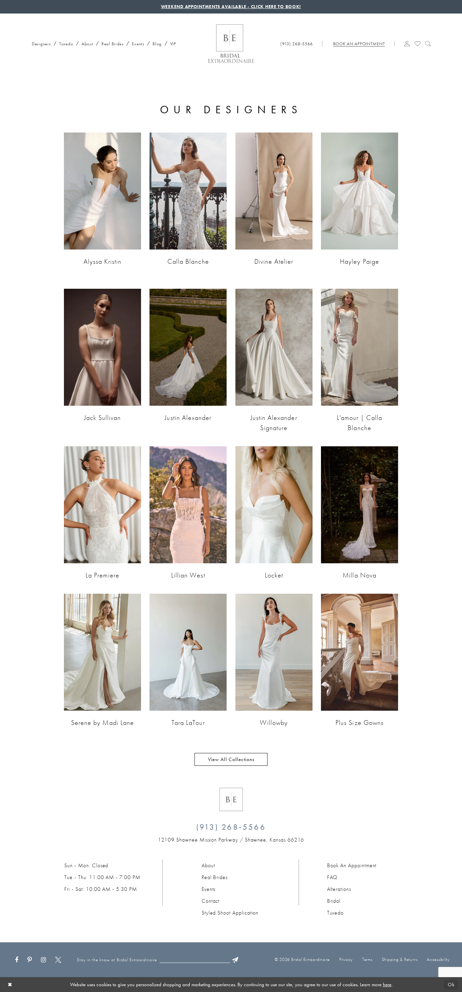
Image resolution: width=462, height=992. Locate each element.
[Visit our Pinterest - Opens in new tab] (29, 959)
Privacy (346, 959)
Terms (367, 959)
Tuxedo (335, 912)
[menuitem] (39, 42)
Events (209, 889)
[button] (407, 43)
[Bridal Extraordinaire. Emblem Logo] (231, 799)
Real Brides (215, 877)
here (387, 984)
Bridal (334, 900)
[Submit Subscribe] (235, 960)
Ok (451, 984)
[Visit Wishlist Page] (418, 43)
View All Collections (231, 759)
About (208, 865)
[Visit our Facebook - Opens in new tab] (17, 959)
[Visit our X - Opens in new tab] (58, 959)
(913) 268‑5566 (231, 827)
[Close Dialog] (10, 984)
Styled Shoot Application (230, 912)
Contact (211, 900)
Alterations (339, 889)
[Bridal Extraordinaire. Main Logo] (231, 43)
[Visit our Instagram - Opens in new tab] (43, 959)
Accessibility (438, 959)
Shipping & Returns (400, 959)
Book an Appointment (352, 865)
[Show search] (428, 43)
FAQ (332, 877)
